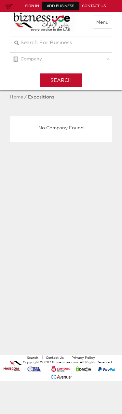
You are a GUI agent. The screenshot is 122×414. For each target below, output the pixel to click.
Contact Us (94, 5)
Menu (102, 22)
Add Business (60, 5)
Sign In (32, 5)
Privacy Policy (83, 357)
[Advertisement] (61, 256)
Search (32, 357)
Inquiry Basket (8, 6)
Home (16, 96)
